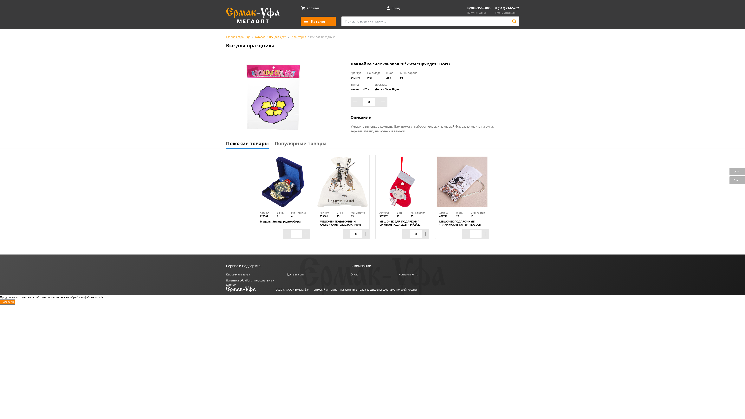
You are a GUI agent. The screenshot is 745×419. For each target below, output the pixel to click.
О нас (354, 274)
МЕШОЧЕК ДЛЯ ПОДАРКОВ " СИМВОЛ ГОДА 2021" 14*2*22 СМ (399, 224)
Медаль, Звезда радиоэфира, (280, 221)
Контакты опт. (408, 274)
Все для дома (278, 37)
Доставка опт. (296, 274)
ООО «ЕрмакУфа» (297, 289)
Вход (396, 8)
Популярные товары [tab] (301, 143)
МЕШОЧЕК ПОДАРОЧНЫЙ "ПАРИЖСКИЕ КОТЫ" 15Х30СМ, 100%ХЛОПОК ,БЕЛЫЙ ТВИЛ (460, 224)
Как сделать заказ (238, 274)
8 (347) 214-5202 (507, 8)
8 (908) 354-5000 (478, 8)
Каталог (260, 37)
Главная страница (238, 37)
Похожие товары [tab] (247, 143)
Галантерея (298, 37)
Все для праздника (322, 37)
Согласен (8, 302)
